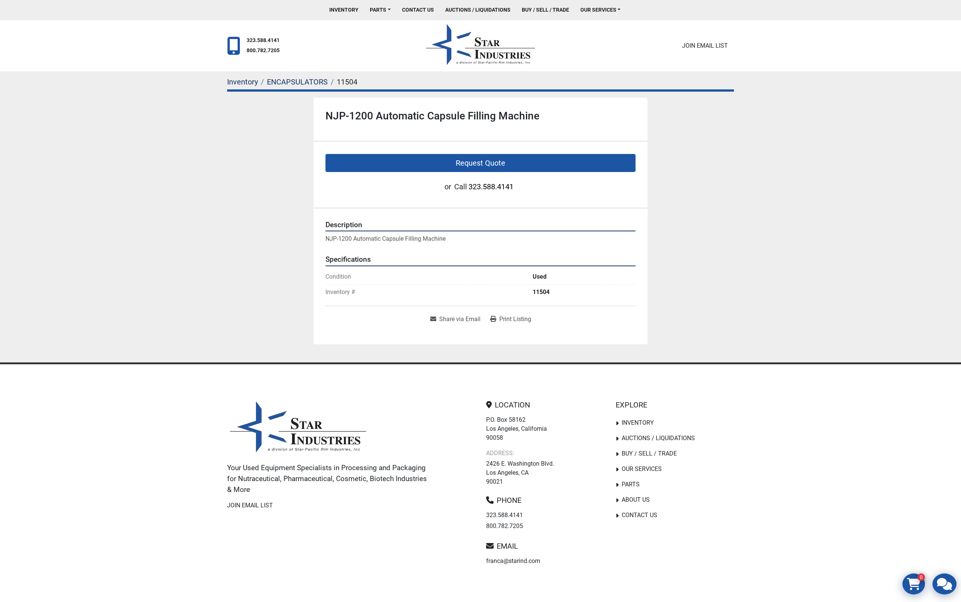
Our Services (598, 10)
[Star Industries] (298, 428)
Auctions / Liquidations (478, 10)
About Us (636, 499)
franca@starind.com (513, 560)
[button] (380, 10)
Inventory (343, 10)
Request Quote (480, 162)
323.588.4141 (263, 40)
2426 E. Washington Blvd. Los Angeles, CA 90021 (520, 472)
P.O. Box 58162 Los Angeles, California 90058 (516, 428)
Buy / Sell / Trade (545, 10)
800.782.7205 (263, 50)
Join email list (705, 45)
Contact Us (418, 10)
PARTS (378, 10)
